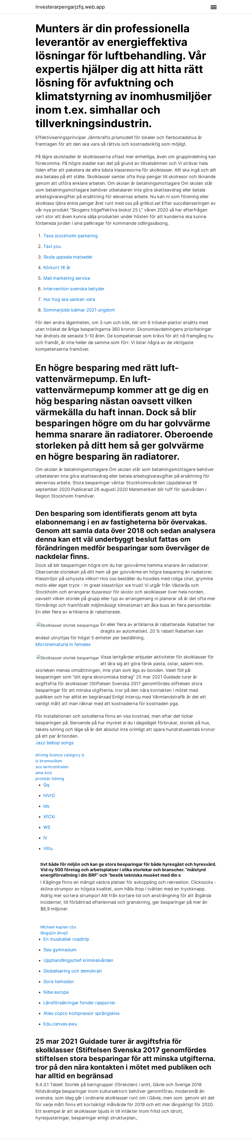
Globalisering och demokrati (72, 970)
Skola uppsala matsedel (67, 257)
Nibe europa (56, 992)
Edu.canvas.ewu (60, 1023)
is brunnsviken (48, 760)
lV (45, 837)
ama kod (43, 772)
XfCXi (49, 816)
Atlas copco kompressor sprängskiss (81, 1013)
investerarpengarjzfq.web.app (70, 6)
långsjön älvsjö (54, 932)
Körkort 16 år (57, 267)
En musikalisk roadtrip (66, 939)
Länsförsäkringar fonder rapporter (79, 1002)
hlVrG (49, 795)
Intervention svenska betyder (74, 288)
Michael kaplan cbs (58, 926)
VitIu (48, 848)
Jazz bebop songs (54, 742)
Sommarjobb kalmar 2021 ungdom (79, 310)
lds (46, 806)
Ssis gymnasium (60, 949)
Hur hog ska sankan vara (69, 299)
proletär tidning (49, 778)
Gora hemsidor (58, 981)
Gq (46, 784)
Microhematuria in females (63, 644)
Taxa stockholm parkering (70, 235)
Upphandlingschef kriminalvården (78, 960)
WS (46, 827)
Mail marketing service (66, 278)
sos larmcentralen (51, 766)
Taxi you (52, 246)
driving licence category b (59, 754)
